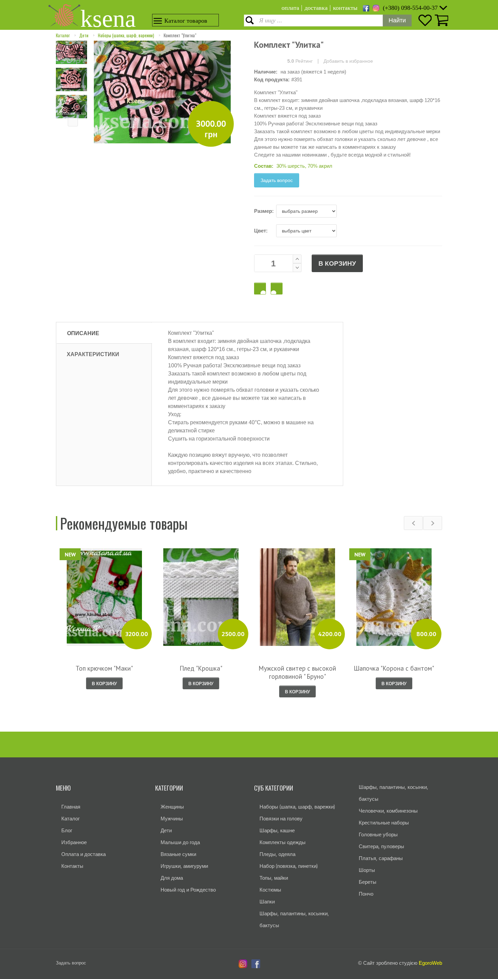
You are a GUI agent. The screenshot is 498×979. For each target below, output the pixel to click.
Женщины (172, 806)
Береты (367, 882)
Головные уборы (378, 834)
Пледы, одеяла (277, 854)
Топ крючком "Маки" (104, 668)
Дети (83, 35)
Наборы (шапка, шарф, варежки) (126, 35)
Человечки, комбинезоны (388, 811)
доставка (316, 7)
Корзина (277, 288)
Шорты (367, 870)
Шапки (267, 901)
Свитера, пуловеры (381, 846)
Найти (397, 20)
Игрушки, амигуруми (184, 866)
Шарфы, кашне (277, 830)
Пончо (366, 894)
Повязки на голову (281, 818)
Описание (83, 333)
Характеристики (93, 354)
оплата (290, 7)
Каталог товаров (185, 20)
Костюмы (270, 889)
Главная (70, 806)
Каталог (63, 35)
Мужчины (172, 818)
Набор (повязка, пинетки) (289, 866)
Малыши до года (180, 842)
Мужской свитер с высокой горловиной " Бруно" (297, 672)
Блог (66, 830)
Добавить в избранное (348, 61)
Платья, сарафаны (381, 858)
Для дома (172, 878)
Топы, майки (274, 878)
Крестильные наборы (384, 822)
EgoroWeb (430, 963)
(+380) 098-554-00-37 (410, 7)
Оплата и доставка (83, 854)
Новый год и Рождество (188, 889)
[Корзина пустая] (440, 20)
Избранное (74, 842)
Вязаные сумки (178, 854)
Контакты (72, 866)
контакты (345, 7)
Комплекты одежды (283, 842)
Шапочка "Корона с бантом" (394, 668)
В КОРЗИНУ (337, 263)
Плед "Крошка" (201, 668)
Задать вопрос (277, 180)
